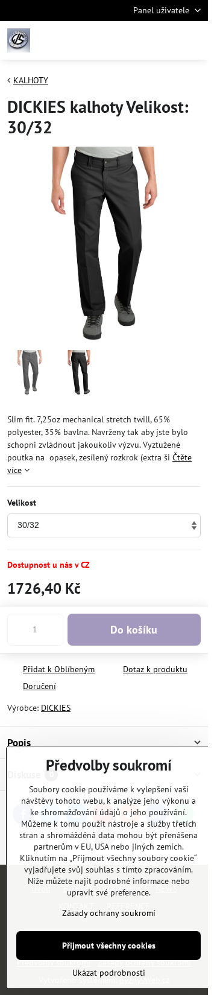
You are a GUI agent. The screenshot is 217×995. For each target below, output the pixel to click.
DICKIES (56, 707)
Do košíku (133, 630)
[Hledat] (135, 40)
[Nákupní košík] (164, 40)
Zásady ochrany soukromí (109, 913)
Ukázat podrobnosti (108, 972)
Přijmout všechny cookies (109, 945)
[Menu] (193, 40)
